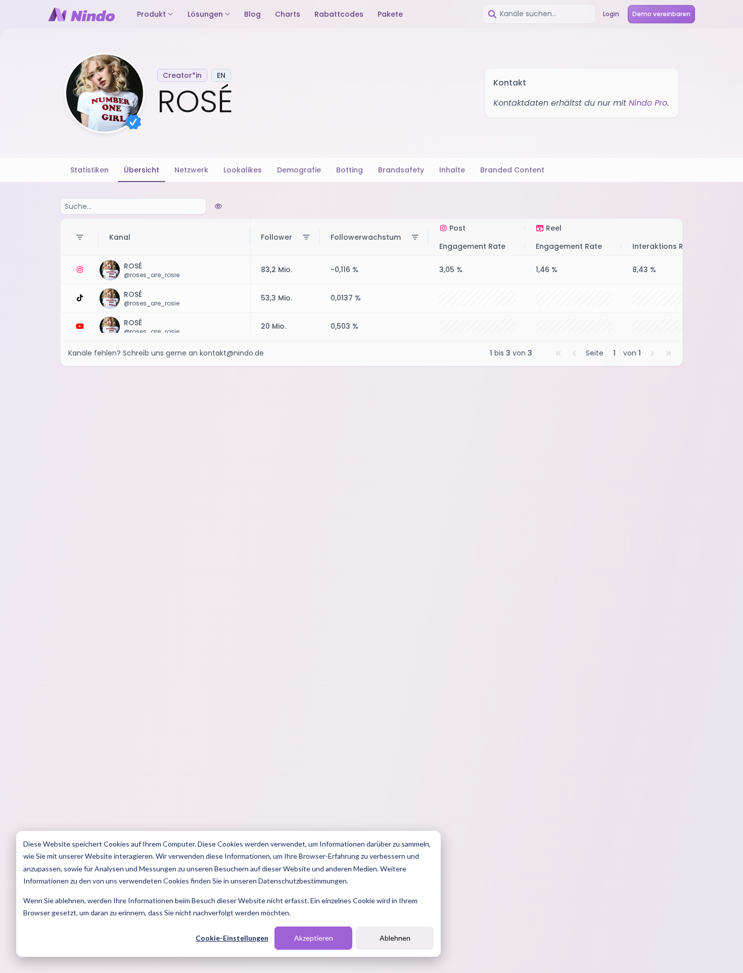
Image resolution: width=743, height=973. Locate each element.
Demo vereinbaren (661, 14)
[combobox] (538, 14)
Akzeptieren (313, 938)
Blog (252, 14)
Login (611, 14)
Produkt (151, 14)
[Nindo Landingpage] (81, 14)
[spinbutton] (614, 353)
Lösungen (205, 14)
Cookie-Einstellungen (232, 938)
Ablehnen (395, 938)
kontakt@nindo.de (232, 353)
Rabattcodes (338, 14)
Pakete (390, 14)
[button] (558, 353)
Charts (287, 14)
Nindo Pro (648, 103)
